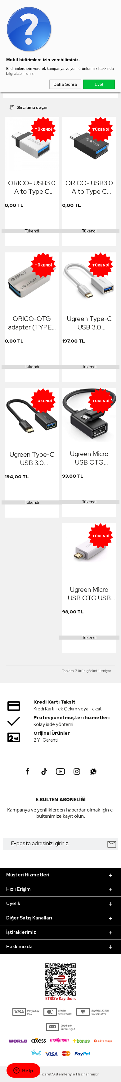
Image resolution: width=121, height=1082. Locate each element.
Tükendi (32, 231)
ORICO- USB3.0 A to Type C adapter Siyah (89, 187)
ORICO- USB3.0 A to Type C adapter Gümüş (32, 187)
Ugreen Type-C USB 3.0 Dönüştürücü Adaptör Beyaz (89, 322)
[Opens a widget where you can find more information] (23, 1071)
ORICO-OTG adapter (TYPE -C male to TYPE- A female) (32, 322)
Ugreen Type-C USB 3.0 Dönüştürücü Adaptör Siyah (32, 458)
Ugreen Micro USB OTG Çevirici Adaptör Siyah (89, 458)
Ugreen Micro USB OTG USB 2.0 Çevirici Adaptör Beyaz (89, 593)
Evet (99, 84)
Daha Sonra (65, 84)
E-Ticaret (44, 1074)
